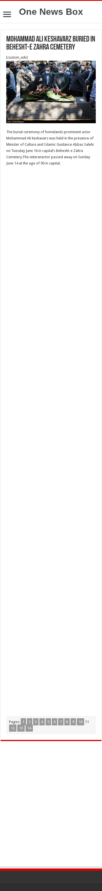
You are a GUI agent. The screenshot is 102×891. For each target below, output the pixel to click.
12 (13, 728)
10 (80, 722)
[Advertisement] (51, 223)
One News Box (51, 12)
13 (21, 728)
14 (29, 728)
